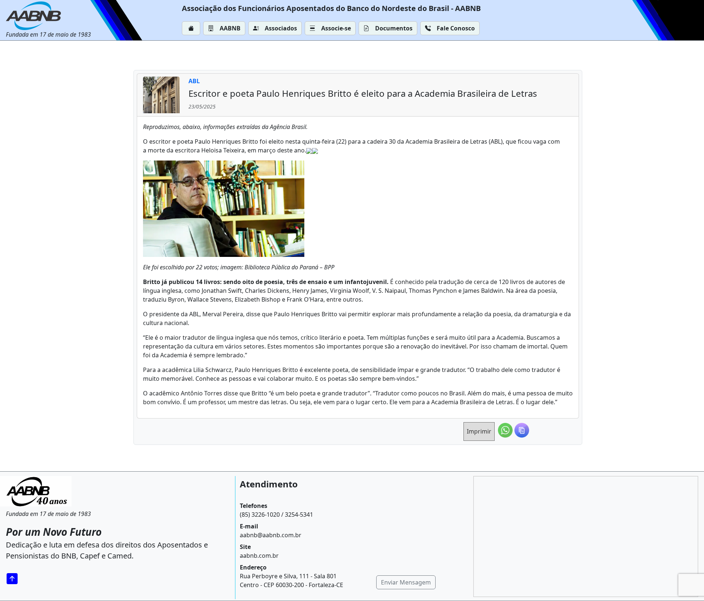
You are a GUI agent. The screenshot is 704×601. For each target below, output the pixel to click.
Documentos (393, 28)
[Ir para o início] (15, 578)
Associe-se (336, 28)
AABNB (230, 28)
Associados (281, 28)
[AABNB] (48, 15)
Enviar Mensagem (406, 582)
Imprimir (479, 431)
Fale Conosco (456, 28)
